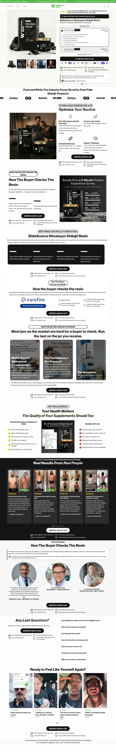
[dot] (81, 84)
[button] (84, 30)
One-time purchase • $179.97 (84, 54)
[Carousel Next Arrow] (106, 80)
